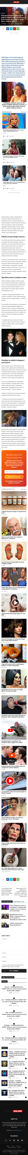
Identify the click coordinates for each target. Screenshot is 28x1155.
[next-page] (5, 931)
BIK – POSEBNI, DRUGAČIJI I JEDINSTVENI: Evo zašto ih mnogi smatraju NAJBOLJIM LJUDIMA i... (14, 1039)
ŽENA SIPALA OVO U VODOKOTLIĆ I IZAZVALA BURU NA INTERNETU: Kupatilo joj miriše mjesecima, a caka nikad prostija (20, 892)
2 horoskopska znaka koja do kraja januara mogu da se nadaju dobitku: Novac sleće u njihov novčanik (7, 892)
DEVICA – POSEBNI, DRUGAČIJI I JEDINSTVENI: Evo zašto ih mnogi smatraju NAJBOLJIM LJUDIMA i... (14, 988)
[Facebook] (7, 28)
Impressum (18, 1146)
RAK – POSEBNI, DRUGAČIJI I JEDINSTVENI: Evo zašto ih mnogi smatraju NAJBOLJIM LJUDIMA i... (14, 1014)
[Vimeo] (14, 1140)
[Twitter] (11, 28)
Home (2, 5)
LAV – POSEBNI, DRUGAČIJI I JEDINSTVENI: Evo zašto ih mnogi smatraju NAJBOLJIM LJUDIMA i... (14, 1001)
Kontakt (19, 1147)
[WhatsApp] (18, 28)
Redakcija (4, 23)
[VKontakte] (18, 1140)
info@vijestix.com (17, 1130)
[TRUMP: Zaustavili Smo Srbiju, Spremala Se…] (5, 925)
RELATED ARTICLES (7, 901)
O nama (12, 1146)
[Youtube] (22, 1140)
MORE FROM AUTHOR (19, 901)
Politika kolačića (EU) (11, 1147)
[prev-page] (2, 931)
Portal (10, 992)
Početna (8, 1146)
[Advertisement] (14, 44)
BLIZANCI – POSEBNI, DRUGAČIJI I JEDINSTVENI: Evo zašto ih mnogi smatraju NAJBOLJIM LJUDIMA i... (14, 1027)
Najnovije (7, 5)
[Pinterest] (14, 28)
